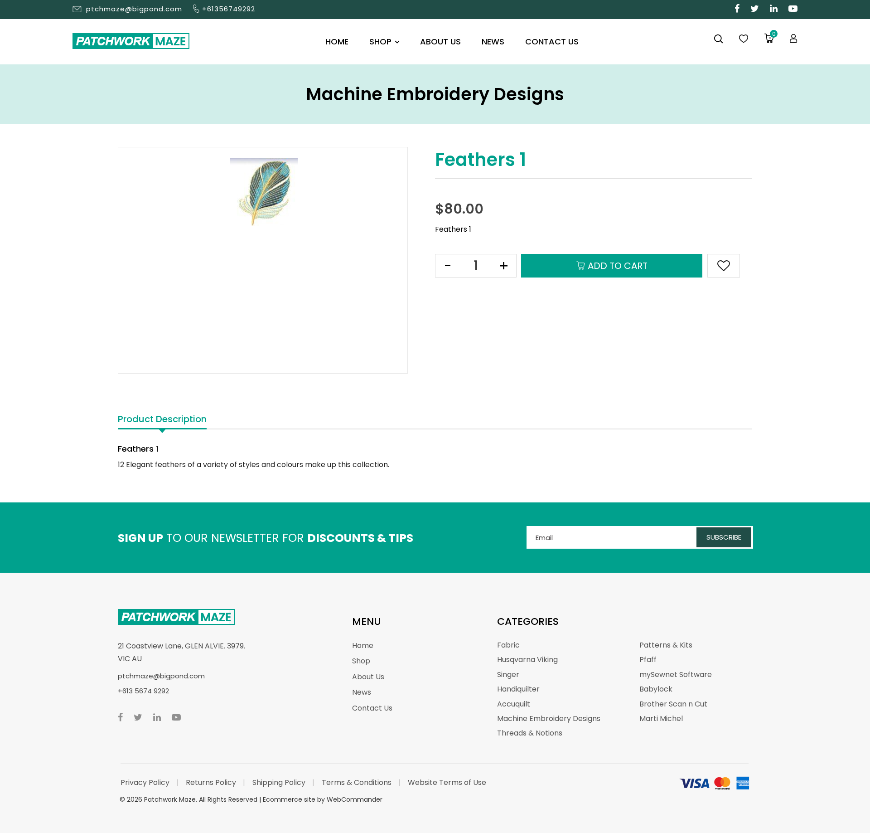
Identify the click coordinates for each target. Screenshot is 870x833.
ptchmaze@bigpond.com (134, 9)
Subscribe (723, 537)
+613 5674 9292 (143, 691)
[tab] (162, 419)
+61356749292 (228, 9)
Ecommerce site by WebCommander (322, 799)
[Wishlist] (743, 39)
